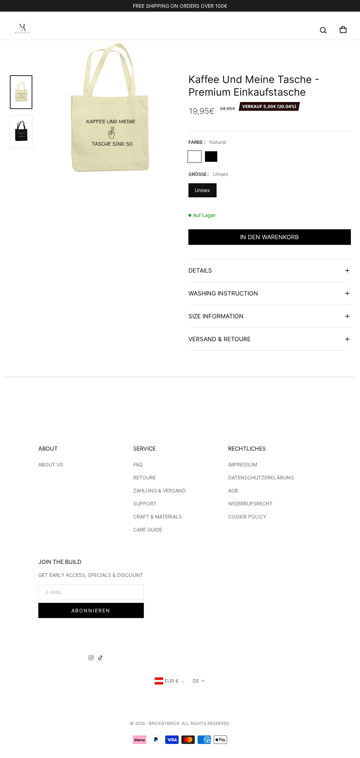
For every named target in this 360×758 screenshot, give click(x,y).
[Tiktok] (100, 658)
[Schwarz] (211, 156)
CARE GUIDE (147, 530)
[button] (323, 30)
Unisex (202, 190)
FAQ (138, 464)
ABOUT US (50, 464)
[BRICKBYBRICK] (22, 29)
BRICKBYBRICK (164, 723)
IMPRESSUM (242, 464)
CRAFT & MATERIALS (157, 517)
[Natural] (194, 156)
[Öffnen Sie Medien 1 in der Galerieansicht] (21, 92)
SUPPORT (144, 504)
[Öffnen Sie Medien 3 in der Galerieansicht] (21, 131)
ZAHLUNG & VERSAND (159, 490)
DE (196, 681)
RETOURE (144, 477)
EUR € (172, 681)
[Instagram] (91, 658)
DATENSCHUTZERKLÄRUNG (261, 477)
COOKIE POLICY (247, 517)
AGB (233, 490)
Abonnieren (90, 610)
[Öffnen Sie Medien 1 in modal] (109, 112)
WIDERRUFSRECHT (250, 504)
